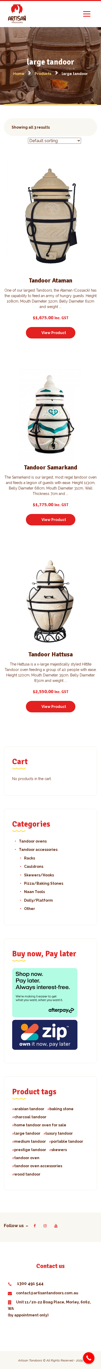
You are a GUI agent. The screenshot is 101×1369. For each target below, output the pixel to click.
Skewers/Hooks (39, 875)
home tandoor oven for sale (40, 1125)
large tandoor (27, 1133)
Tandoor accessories (38, 849)
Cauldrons (33, 866)
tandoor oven (26, 1158)
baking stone (61, 1109)
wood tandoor (27, 1174)
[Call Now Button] (89, 1358)
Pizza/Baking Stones (43, 883)
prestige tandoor (30, 1150)
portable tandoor (67, 1141)
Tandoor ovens (33, 841)
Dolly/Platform (38, 900)
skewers (59, 1150)
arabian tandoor (29, 1109)
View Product (53, 333)
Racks (29, 858)
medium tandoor (30, 1141)
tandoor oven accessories (38, 1166)
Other (29, 909)
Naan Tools (34, 892)
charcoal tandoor (30, 1117)
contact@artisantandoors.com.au (47, 1293)
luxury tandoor (59, 1133)
